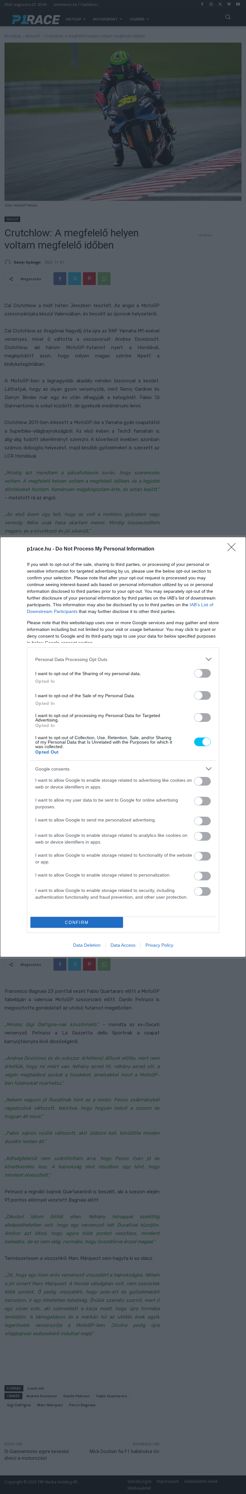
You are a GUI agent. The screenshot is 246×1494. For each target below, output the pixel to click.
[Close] (233, 549)
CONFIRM (77, 922)
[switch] (202, 673)
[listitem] (123, 659)
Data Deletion (87, 945)
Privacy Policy (159, 945)
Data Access (123, 945)
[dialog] (123, 747)
